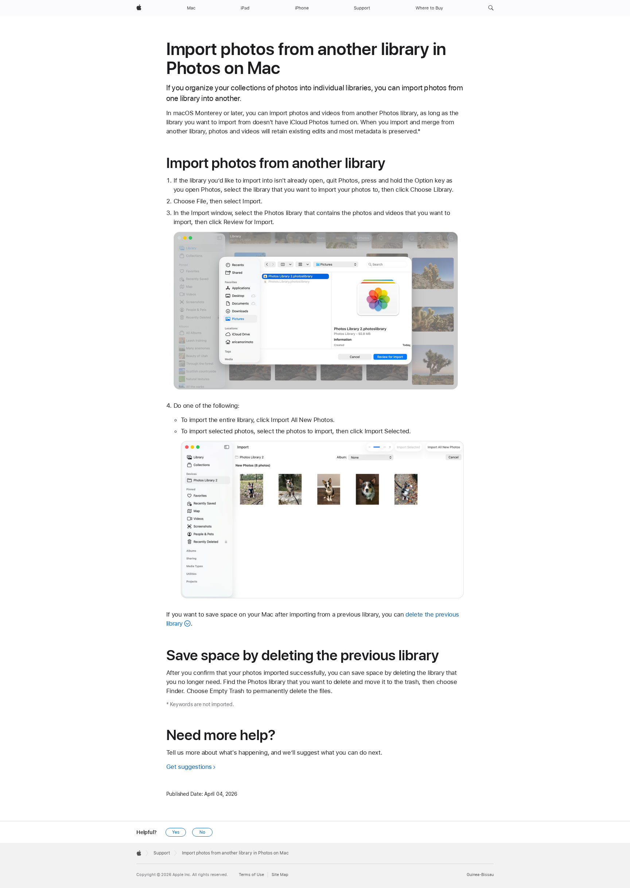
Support (161, 853)
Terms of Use (251, 874)
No (202, 832)
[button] (491, 8)
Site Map (280, 874)
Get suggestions (189, 766)
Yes (175, 832)
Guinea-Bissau (480, 874)
